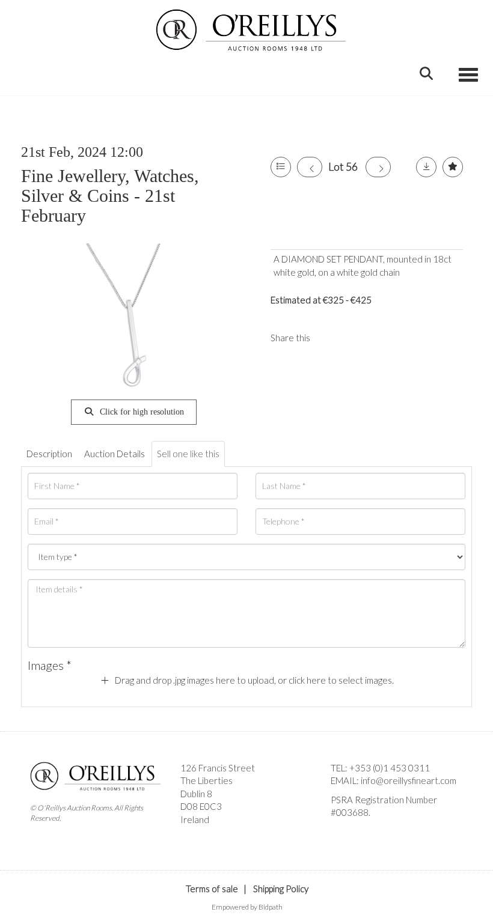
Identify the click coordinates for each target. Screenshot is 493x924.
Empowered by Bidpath (247, 906)
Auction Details (114, 453)
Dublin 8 (196, 793)
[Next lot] (378, 167)
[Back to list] (281, 167)
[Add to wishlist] (452, 167)
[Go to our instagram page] (354, 337)
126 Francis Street (217, 767)
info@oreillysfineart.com (408, 780)
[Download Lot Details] (426, 167)
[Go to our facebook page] (342, 833)
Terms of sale (212, 888)
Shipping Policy (280, 888)
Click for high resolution (140, 411)
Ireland (194, 819)
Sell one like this (188, 453)
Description (49, 453)
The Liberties (206, 780)
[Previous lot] (309, 167)
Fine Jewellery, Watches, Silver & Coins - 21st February (110, 195)
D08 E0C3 (201, 806)
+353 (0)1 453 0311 (389, 767)
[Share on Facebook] (329, 337)
